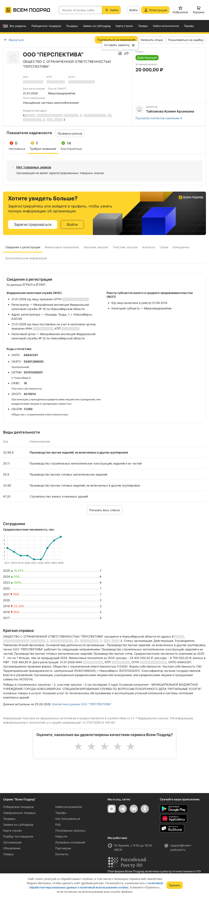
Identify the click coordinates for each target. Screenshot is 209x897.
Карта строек (12, 830)
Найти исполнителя (68, 807)
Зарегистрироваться (32, 224)
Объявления (11, 848)
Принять (174, 885)
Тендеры (9, 818)
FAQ (58, 824)
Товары (8, 854)
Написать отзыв (152, 40)
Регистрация (158, 10)
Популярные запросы (70, 830)
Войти (133, 10)
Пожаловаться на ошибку (186, 40)
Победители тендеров (18, 807)
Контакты (61, 854)
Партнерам (63, 848)
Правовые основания (70, 842)
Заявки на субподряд (18, 824)
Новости (61, 836)
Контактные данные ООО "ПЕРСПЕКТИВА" (81, 704)
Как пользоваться (67, 818)
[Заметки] (120, 53)
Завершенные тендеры (19, 812)
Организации (12, 842)
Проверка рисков (70, 133)
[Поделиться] (126, 53)
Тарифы (60, 812)
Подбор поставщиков (18, 836)
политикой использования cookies (104, 887)
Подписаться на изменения (116, 39)
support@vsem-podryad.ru (181, 847)
